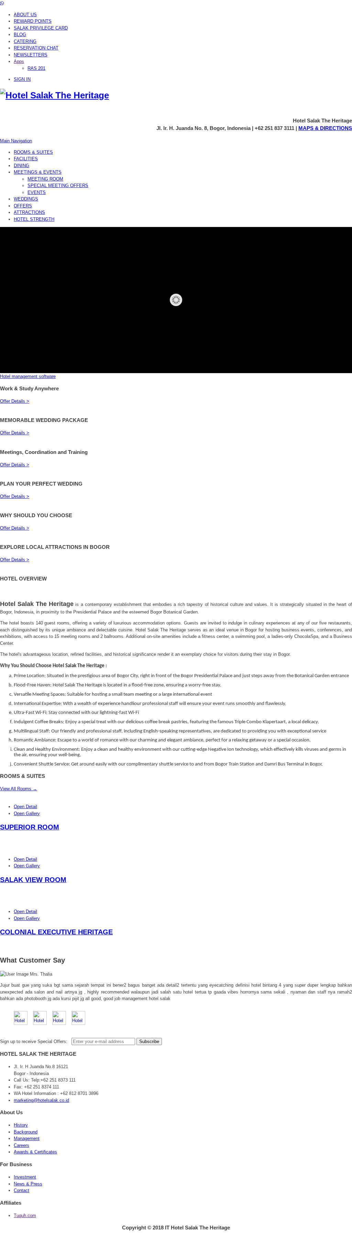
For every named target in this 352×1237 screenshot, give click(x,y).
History (21, 1125)
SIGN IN (22, 79)
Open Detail (25, 806)
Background (25, 1132)
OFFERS (23, 205)
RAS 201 (36, 68)
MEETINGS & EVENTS (38, 172)
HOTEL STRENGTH (34, 219)
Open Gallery (27, 813)
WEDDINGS (26, 199)
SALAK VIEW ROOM (33, 879)
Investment (25, 1177)
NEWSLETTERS (30, 54)
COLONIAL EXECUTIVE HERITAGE (56, 932)
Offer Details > (14, 401)
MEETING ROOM (45, 179)
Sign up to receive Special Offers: (35, 1041)
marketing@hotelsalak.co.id (41, 1100)
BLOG (20, 34)
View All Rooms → (18, 788)
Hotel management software (28, 376)
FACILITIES (26, 158)
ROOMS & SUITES (33, 152)
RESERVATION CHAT (36, 48)
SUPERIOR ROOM (29, 827)
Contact (21, 1190)
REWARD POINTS (33, 21)
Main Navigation (16, 140)
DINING (21, 165)
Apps (19, 61)
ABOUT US (25, 14)
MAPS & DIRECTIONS (325, 128)
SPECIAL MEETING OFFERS (58, 185)
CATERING (25, 41)
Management (27, 1138)
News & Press (28, 1183)
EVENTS (37, 192)
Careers (21, 1145)
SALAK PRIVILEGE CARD (41, 28)
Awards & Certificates (35, 1151)
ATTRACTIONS (29, 212)
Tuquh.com (25, 1215)
